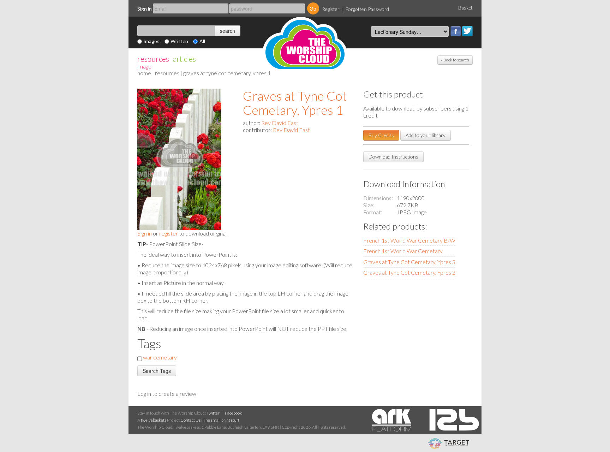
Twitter (467, 31)
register (168, 233)
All (202, 41)
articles (184, 58)
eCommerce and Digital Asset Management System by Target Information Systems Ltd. (448, 443)
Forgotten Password (367, 9)
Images (151, 41)
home (144, 73)
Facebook (455, 31)
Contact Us (190, 420)
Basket (465, 8)
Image (144, 66)
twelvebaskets (153, 420)
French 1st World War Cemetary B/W (409, 240)
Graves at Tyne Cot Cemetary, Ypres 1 (295, 103)
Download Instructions (393, 157)
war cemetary (160, 357)
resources (153, 58)
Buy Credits (381, 135)
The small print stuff (221, 420)
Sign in (144, 9)
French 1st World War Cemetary (403, 251)
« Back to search (455, 60)
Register (331, 9)
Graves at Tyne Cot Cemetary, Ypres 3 (409, 261)
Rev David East (279, 122)
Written (179, 41)
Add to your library (425, 135)
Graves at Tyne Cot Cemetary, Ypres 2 (409, 272)
